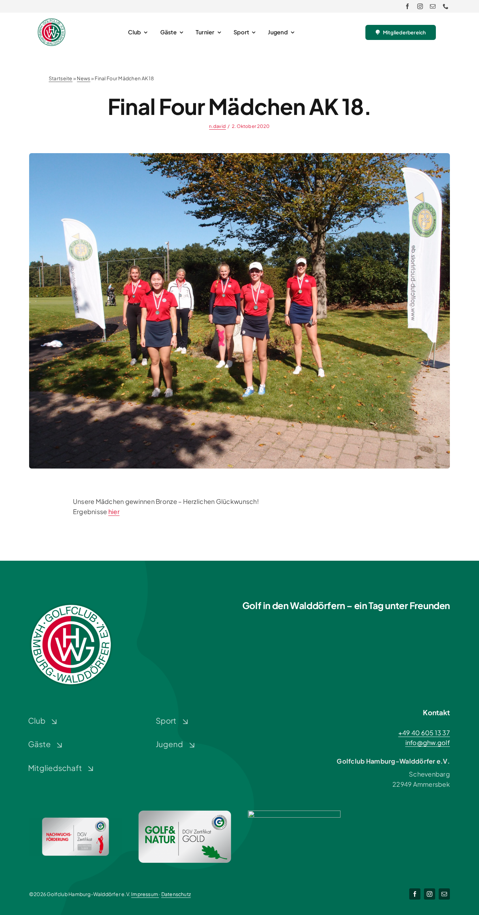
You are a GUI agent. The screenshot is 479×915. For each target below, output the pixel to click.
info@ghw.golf (427, 742)
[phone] (445, 6)
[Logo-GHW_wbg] (52, 21)
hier (114, 511)
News (83, 78)
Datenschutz (176, 894)
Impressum (145, 894)
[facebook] (407, 6)
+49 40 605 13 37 (424, 733)
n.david (217, 126)
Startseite (61, 78)
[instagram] (420, 6)
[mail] (433, 6)
